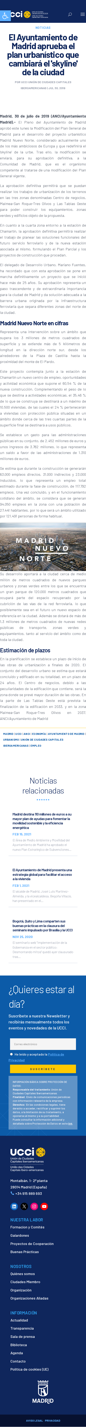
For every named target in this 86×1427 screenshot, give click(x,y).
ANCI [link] (27, 733)
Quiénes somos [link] (22, 1273)
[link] (5, 15)
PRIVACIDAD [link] (52, 1420)
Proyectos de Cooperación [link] (32, 1243)
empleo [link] (35, 745)
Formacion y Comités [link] (27, 1227)
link (70, 1123)
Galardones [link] (19, 1235)
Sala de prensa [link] (22, 1336)
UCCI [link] (18, 733)
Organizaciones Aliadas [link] (29, 1298)
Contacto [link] (18, 1361)
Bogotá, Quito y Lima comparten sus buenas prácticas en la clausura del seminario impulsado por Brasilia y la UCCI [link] (42, 925)
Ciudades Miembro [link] (25, 1281)
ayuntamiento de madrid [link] (66, 733)
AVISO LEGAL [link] (34, 1420)
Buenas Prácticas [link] (24, 1251)
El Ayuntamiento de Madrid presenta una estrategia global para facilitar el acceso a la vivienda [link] (42, 874)
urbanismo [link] (11, 739)
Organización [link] (21, 1290)
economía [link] (39, 733)
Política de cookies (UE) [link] (29, 1369)
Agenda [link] (16, 1353)
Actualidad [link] (19, 1320)
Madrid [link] (8, 733)
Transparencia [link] (22, 1328)
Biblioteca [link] (18, 1344)
